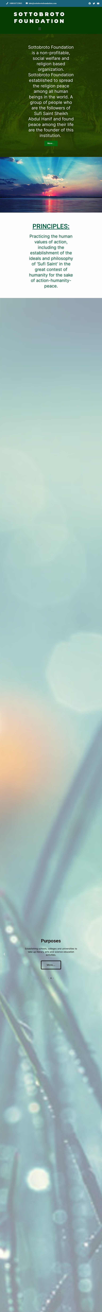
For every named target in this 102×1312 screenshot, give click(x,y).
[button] (51, 143)
